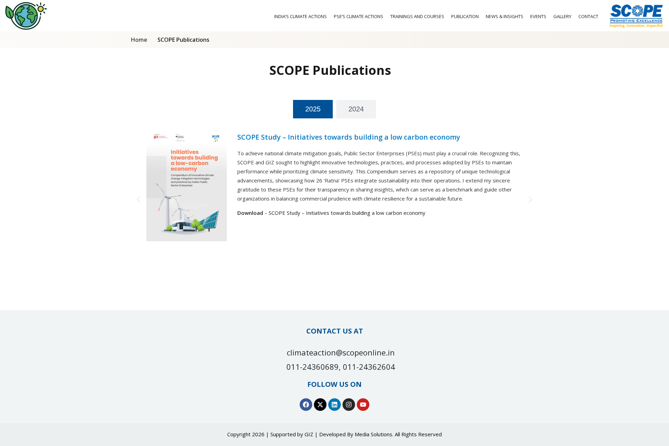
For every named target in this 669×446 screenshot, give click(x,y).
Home (139, 40)
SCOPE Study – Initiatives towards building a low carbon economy (347, 212)
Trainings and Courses (417, 16)
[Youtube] (363, 404)
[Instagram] (349, 404)
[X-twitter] (320, 404)
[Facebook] (306, 404)
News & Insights (504, 16)
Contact (588, 16)
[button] (138, 199)
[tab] (313, 109)
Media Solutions (373, 434)
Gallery (562, 16)
